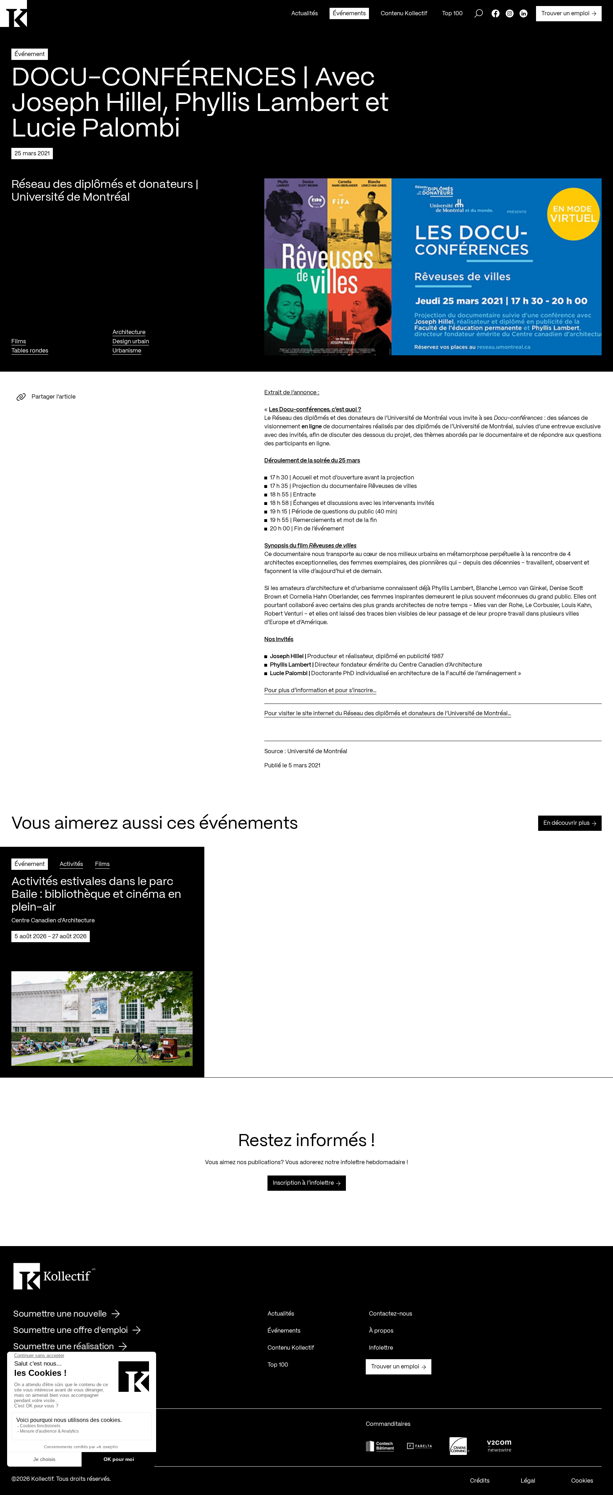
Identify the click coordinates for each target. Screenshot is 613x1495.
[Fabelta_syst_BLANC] (419, 1446)
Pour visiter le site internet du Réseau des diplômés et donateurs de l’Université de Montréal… (387, 713)
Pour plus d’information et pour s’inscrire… (320, 690)
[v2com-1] (499, 1446)
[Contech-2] (380, 1446)
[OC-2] (459, 1446)
